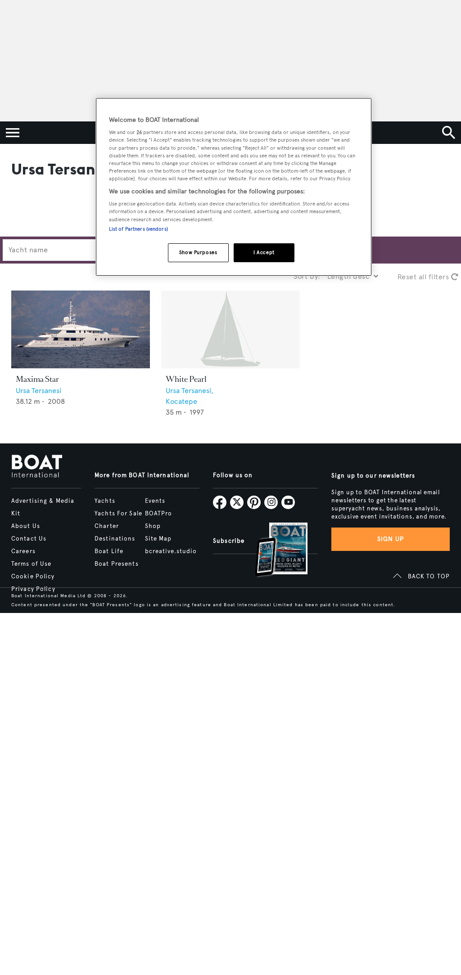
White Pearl (186, 379)
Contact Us (28, 538)
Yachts (105, 501)
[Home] (36, 467)
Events (155, 501)
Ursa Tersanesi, (189, 390)
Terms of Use (31, 564)
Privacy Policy (33, 589)
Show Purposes (198, 252)
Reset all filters (424, 277)
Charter (107, 526)
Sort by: (307, 276)
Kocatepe (181, 401)
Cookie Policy (33, 576)
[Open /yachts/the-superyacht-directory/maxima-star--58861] (80, 329)
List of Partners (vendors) (138, 229)
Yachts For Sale (118, 513)
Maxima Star (37, 379)
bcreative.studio (171, 551)
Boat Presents (117, 564)
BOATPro (158, 513)
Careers (23, 551)
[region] (233, 187)
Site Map (158, 538)
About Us (25, 526)
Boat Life (109, 551)
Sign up (390, 539)
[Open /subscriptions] (273, 551)
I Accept (264, 252)
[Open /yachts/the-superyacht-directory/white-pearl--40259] (230, 329)
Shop (153, 526)
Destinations (115, 538)
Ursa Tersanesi (38, 390)
